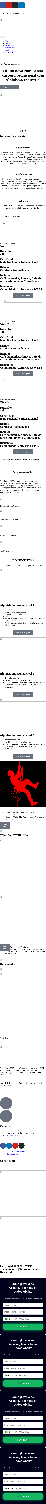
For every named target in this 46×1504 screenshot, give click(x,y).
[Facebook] (3, 5)
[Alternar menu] (2, 37)
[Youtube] (9, 5)
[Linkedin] (21, 5)
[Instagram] (15, 5)
